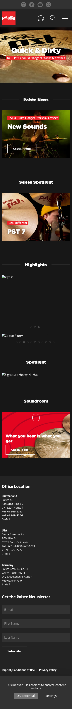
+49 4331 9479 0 (12, 580)
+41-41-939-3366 (12, 515)
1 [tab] (32, 328)
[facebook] (32, 4)
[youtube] (40, 4)
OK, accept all (26, 696)
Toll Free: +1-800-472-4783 (18, 546)
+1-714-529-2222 (12, 550)
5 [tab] (32, 343)
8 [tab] (43, 343)
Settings (51, 696)
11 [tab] (54, 343)
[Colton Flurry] (36, 336)
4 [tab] (28, 343)
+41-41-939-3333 (12, 511)
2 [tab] (36, 328)
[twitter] (48, 4)
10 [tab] (51, 343)
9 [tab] (47, 343)
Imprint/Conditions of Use (18, 670)
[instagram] (23, 4)
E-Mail (6, 519)
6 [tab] (36, 343)
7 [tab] (40, 343)
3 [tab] (40, 328)
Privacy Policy (47, 670)
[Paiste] (9, 18)
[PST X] (36, 277)
